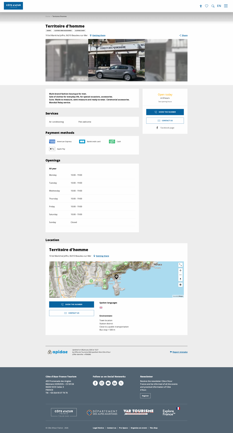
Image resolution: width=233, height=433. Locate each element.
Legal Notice (98, 428)
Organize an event (139, 428)
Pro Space (123, 428)
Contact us (111, 428)
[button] (213, 6)
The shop (154, 428)
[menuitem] (13, 6)
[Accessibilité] (201, 6)
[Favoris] (207, 6)
